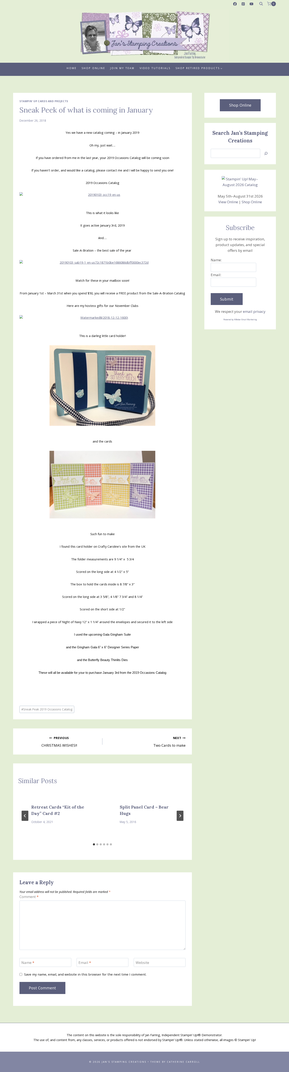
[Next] (180, 816)
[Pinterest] (243, 3)
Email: (216, 274)
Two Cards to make (169, 742)
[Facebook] (235, 3)
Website (142, 962)
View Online (228, 201)
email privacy (254, 311)
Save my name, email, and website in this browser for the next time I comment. (85, 974)
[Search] (266, 153)
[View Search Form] (261, 4)
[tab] (94, 844)
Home (72, 68)
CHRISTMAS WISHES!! (59, 742)
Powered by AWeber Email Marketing (240, 319)
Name (27, 962)
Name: (216, 260)
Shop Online (93, 68)
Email (84, 962)
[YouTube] (251, 3)
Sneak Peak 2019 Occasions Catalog (46, 709)
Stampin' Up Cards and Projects (43, 101)
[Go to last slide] (25, 816)
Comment (29, 896)
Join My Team (122, 68)
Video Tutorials (155, 68)
